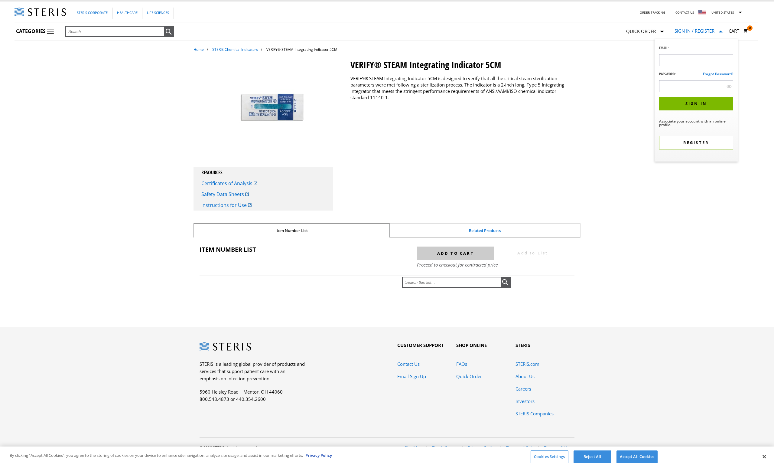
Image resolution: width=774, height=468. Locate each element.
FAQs (461, 364)
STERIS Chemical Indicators (235, 49)
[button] (169, 32)
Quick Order (469, 376)
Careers (523, 389)
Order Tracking (652, 12)
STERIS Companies (534, 414)
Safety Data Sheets (223, 194)
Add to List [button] (532, 253)
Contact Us (684, 12)
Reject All (592, 456)
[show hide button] (729, 86)
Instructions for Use (224, 205)
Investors (525, 401)
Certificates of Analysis (227, 183)
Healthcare (127, 12)
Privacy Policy (318, 455)
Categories (31, 31)
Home (199, 49)
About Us (525, 376)
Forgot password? (718, 74)
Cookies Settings (549, 456)
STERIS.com (527, 364)
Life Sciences (158, 12)
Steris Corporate (92, 12)
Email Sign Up (411, 376)
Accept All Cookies (637, 456)
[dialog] (696, 101)
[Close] (764, 456)
